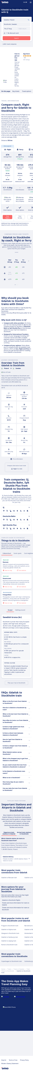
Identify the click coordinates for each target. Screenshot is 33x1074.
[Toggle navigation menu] (31, 2)
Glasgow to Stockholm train (10, 933)
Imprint (3, 1060)
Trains (9, 969)
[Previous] (4, 261)
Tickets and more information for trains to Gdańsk (15, 904)
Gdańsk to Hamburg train (9, 937)
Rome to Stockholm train (9, 945)
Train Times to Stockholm (15, 970)
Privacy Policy (24, 1060)
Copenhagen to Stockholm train (11, 961)
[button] (9, 29)
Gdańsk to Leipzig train (8, 941)
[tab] (6, 553)
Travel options (26, 91)
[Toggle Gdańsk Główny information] (29, 859)
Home (3, 969)
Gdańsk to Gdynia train (8, 929)
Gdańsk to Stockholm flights (11, 900)
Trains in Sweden (19, 969)
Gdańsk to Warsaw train (9, 878)
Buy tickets (15, 91)
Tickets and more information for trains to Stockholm (15, 909)
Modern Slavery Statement (9, 1063)
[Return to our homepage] (4, 2)
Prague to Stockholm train (9, 926)
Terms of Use (13, 1060)
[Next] (28, 261)
